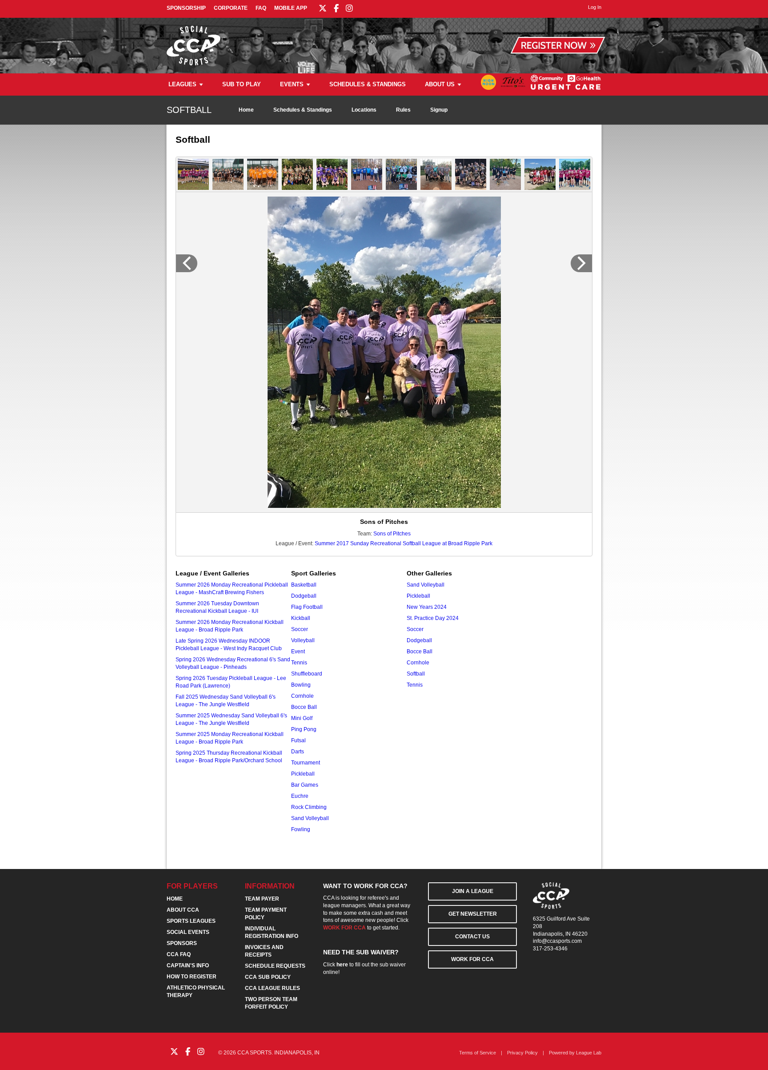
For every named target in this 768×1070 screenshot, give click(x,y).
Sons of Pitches (392, 534)
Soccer (299, 629)
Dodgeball (303, 596)
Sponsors (182, 943)
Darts (297, 751)
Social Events (188, 932)
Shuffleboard (306, 674)
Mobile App (290, 8)
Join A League (472, 891)
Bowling (301, 685)
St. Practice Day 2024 (433, 618)
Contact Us (472, 936)
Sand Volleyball (310, 818)
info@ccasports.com (557, 941)
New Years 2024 (427, 607)
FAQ (261, 8)
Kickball (300, 618)
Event (298, 651)
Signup (439, 110)
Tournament (305, 763)
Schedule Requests (275, 966)
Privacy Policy (522, 1052)
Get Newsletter (472, 914)
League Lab (588, 1052)
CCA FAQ (179, 954)
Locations (364, 110)
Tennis (299, 663)
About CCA (183, 910)
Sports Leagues (191, 921)
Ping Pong (303, 729)
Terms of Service (477, 1052)
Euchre (299, 796)
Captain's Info (188, 965)
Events (292, 84)
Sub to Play (241, 84)
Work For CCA (472, 959)
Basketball (303, 585)
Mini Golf (301, 718)
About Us (440, 84)
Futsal (298, 740)
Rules (403, 110)
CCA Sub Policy (268, 977)
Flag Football (307, 607)
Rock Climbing (309, 807)
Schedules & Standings (367, 84)
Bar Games (304, 785)
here (342, 964)
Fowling (300, 829)
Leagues (182, 84)
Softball (416, 674)
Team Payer (262, 899)
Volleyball (303, 640)
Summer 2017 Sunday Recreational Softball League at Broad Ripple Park (403, 543)
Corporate (231, 8)
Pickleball (303, 774)
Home (246, 110)
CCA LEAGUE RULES (272, 988)
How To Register (191, 976)
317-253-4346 (550, 948)
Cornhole (302, 696)
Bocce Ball (304, 707)
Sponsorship (186, 8)
